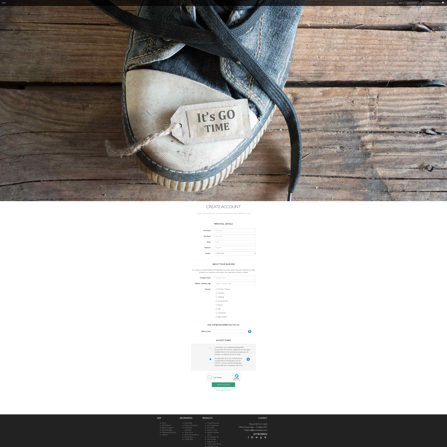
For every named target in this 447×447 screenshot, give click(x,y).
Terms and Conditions (191, 435)
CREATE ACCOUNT (223, 385)
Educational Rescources (169, 432)
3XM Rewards (166, 425)
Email (208, 242)
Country (207, 253)
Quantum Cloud (212, 430)
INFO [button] (401, 3)
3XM (4, 3)
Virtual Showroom (213, 423)
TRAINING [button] (390, 3)
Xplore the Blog (167, 430)
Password (207, 248)
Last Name (207, 236)
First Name (206, 230)
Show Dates (188, 423)
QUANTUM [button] (411, 3)
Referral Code (205, 331)
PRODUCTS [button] (434, 3)
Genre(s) (207, 289)
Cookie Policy (189, 439)
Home (164, 423)
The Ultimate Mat (213, 437)
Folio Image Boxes (212, 425)
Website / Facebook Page (202, 283)
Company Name (205, 278)
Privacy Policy (189, 437)
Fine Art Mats (211, 439)
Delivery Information (191, 425)
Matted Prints (211, 442)
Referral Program (167, 428)
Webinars (165, 435)
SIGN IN (423, 3)
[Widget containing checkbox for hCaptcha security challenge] (223, 377)
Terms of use (189, 432)
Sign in (230, 390)
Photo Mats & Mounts (214, 444)
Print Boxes (210, 428)
